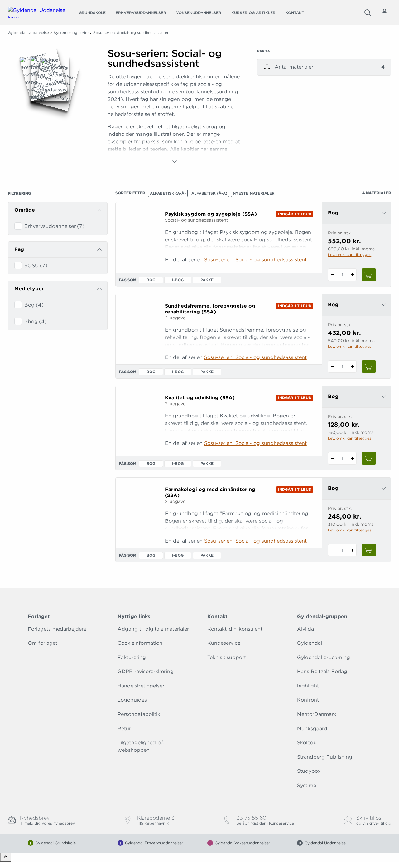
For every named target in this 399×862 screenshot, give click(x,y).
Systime (306, 785)
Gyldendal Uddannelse (28, 32)
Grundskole (92, 12)
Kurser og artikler (253, 12)
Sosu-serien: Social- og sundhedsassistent (255, 260)
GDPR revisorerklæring (146, 671)
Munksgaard (312, 728)
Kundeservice (223, 643)
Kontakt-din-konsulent (234, 629)
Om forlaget (42, 643)
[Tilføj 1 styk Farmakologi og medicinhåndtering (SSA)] (352, 550)
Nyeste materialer (254, 193)
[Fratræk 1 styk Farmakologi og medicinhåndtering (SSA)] (332, 550)
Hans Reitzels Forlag (322, 671)
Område (24, 210)
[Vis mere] (174, 161)
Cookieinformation (140, 643)
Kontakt (295, 12)
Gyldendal (309, 643)
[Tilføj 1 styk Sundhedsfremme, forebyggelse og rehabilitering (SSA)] (352, 366)
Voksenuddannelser (198, 12)
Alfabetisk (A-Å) (168, 193)
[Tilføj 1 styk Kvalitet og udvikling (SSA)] (352, 458)
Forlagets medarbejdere (57, 629)
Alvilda (305, 629)
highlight (308, 686)
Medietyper (29, 289)
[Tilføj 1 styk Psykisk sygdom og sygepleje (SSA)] (352, 275)
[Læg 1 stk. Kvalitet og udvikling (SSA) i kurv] (369, 458)
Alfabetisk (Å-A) (209, 193)
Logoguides (132, 700)
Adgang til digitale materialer (153, 629)
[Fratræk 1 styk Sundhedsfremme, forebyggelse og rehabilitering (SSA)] (332, 366)
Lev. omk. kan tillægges (349, 254)
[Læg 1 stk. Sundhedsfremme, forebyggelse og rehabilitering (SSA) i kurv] (369, 366)
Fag (19, 249)
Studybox (308, 771)
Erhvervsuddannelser (141, 12)
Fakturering (132, 657)
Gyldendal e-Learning (323, 657)
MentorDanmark (316, 714)
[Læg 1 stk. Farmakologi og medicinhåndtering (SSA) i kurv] (369, 550)
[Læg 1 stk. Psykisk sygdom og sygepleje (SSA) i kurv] (369, 274)
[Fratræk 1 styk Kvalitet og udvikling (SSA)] (332, 458)
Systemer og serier (71, 32)
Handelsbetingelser (141, 686)
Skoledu (307, 743)
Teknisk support (226, 657)
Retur (124, 728)
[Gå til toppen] (5, 857)
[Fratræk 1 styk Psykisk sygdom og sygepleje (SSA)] (332, 275)
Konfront (308, 700)
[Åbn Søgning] (367, 12)
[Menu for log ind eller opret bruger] (384, 12)
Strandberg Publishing (324, 757)
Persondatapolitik (139, 714)
